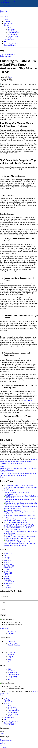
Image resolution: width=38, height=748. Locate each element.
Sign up (3, 615)
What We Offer (12, 656)
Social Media (12, 29)
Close (2, 477)
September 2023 (9, 571)
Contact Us (11, 641)
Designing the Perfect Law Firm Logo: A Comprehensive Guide (16, 493)
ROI (9, 661)
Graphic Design (13, 34)
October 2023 (8, 569)
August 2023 (8, 573)
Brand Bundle (12, 632)
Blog (9, 659)
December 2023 (9, 566)
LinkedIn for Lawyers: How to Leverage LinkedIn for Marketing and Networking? (20, 507)
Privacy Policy (12, 643)
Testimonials (11, 658)
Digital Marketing (9, 54)
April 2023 (7, 580)
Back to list (3, 472)
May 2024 (7, 559)
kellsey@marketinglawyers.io (9, 1)
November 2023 (9, 568)
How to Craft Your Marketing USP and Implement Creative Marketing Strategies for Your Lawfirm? (19, 525)
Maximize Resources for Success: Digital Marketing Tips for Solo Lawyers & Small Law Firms (20, 537)
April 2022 (7, 587)
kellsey (11, 77)
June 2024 (7, 557)
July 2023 (7, 575)
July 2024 (7, 555)
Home (2, 54)
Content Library (4, 628)
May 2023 (7, 578)
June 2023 (7, 576)
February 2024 (8, 562)
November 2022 (9, 583)
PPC (9, 38)
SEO (9, 27)
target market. (28, 400)
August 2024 (8, 553)
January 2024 (8, 564)
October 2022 (8, 585)
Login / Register (9, 725)
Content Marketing (13, 33)
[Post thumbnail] (19, 485)
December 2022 (9, 582)
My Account (11, 652)
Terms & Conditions (14, 645)
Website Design (12, 31)
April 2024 (7, 560)
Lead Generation (13, 36)
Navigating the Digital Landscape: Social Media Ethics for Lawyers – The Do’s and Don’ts (21, 520)
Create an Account (5, 740)
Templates (11, 634)
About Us (11, 654)
